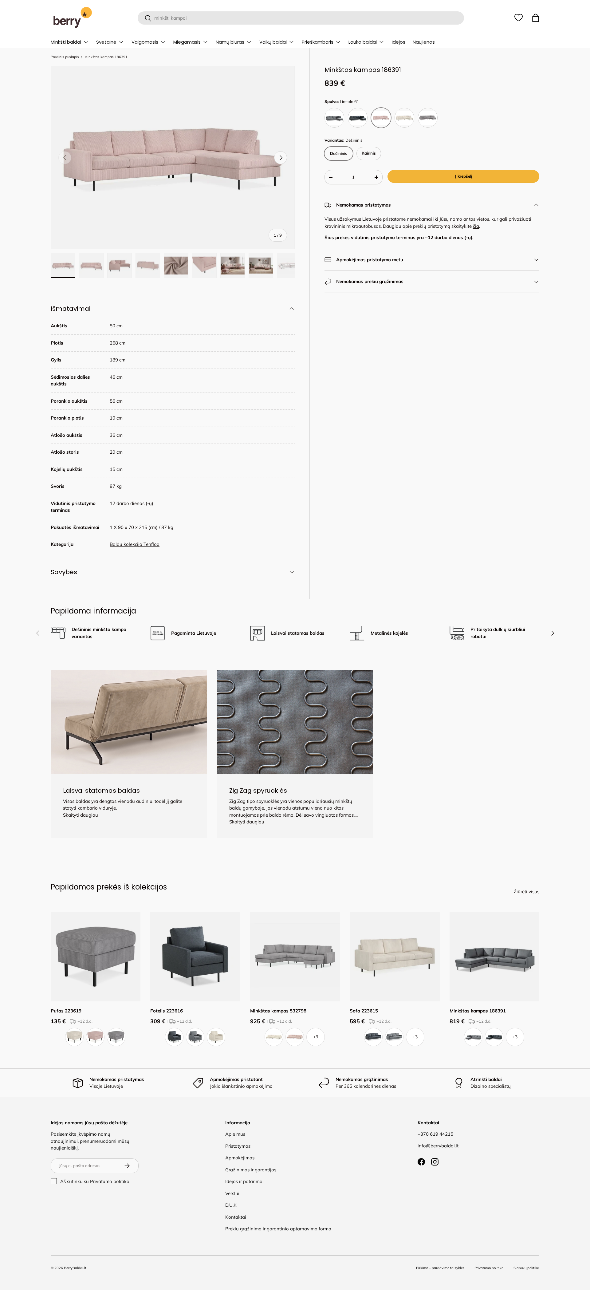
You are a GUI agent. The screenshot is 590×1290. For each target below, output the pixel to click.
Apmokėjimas (239, 1158)
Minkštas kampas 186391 (106, 57)
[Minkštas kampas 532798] (295, 956)
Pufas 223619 (66, 1011)
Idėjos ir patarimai (244, 1181)
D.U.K (231, 1205)
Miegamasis (187, 42)
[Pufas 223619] (95, 956)
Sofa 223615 (364, 1011)
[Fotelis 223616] (195, 956)
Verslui (232, 1193)
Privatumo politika (109, 1181)
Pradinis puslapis (65, 57)
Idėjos (398, 42)
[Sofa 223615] (394, 956)
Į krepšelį (463, 176)
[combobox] (301, 18)
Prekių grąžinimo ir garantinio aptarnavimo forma (278, 1229)
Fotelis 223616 (166, 1011)
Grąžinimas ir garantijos (250, 1170)
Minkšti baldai (66, 42)
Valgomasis (145, 42)
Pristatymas (237, 1146)
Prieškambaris (317, 42)
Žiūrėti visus (526, 891)
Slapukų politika (526, 1268)
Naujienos (424, 42)
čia (476, 226)
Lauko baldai (362, 42)
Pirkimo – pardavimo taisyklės (440, 1268)
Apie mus (235, 1134)
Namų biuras (230, 42)
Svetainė (106, 42)
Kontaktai (235, 1217)
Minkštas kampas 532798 (278, 1011)
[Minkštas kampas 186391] (494, 956)
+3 (315, 1036)
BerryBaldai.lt (75, 1268)
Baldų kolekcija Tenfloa (134, 544)
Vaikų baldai (273, 42)
